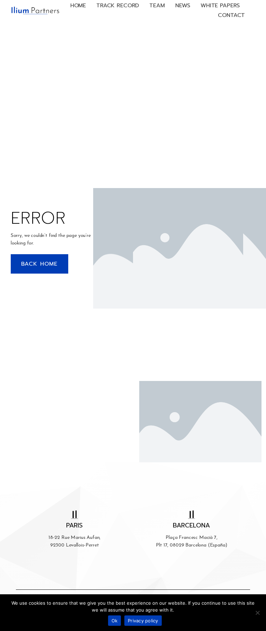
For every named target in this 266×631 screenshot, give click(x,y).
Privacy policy (143, 620)
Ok (115, 620)
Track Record (117, 5)
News (182, 5)
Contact (231, 15)
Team (157, 5)
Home (78, 5)
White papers (220, 5)
